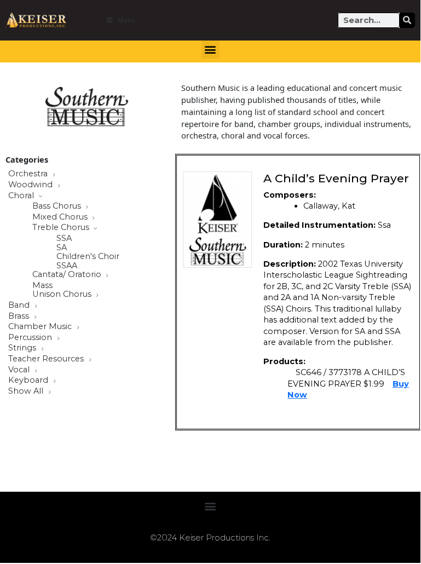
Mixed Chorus (61, 217)
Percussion (31, 337)
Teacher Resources (47, 359)
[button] (210, 50)
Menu (126, 20)
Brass (19, 316)
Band (20, 305)
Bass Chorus (57, 206)
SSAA (66, 266)
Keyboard (29, 380)
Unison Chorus (63, 294)
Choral (22, 196)
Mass (42, 285)
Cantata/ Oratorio (67, 275)
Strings (23, 348)
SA (61, 248)
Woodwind (31, 185)
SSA (64, 238)
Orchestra (29, 174)
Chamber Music (41, 327)
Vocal (20, 370)
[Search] (407, 20)
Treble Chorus (61, 227)
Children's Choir (87, 256)
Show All (26, 391)
